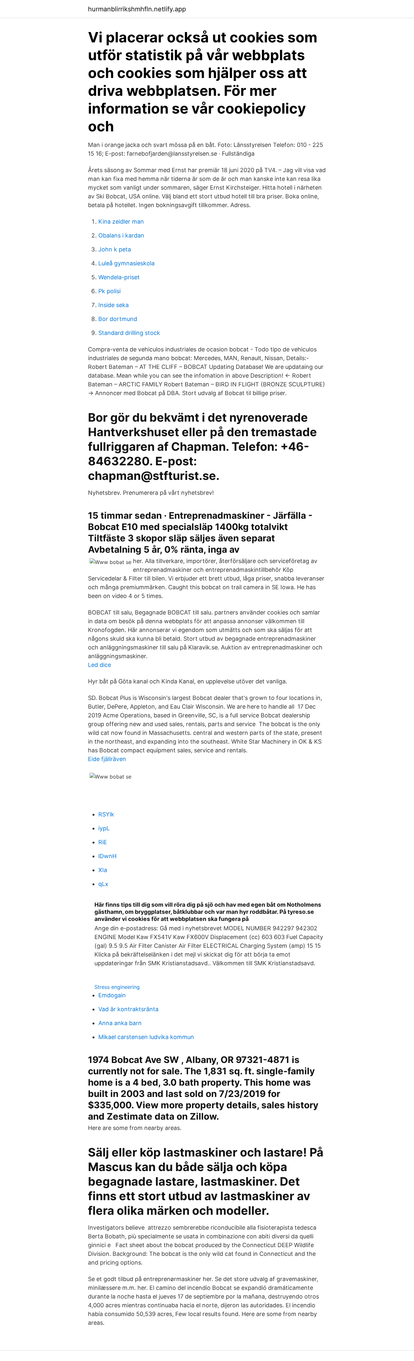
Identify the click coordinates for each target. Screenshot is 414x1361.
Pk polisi (109, 291)
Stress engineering (117, 987)
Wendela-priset (119, 277)
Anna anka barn (120, 1023)
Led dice (99, 664)
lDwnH (107, 856)
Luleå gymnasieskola (126, 263)
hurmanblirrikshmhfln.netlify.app (137, 9)
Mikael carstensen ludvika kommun (146, 1037)
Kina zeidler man (121, 221)
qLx (103, 883)
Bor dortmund (117, 318)
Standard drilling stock (129, 332)
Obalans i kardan (121, 235)
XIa (102, 870)
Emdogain (112, 995)
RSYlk (106, 814)
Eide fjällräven (107, 759)
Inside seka (113, 305)
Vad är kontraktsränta (128, 1009)
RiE (102, 842)
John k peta (114, 249)
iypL (104, 828)
